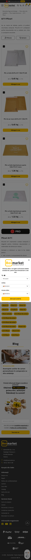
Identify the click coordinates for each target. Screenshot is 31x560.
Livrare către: (5, 290)
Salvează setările (15, 299)
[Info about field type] (4, 275)
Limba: (3, 283)
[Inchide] (28, 260)
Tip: (2, 275)
